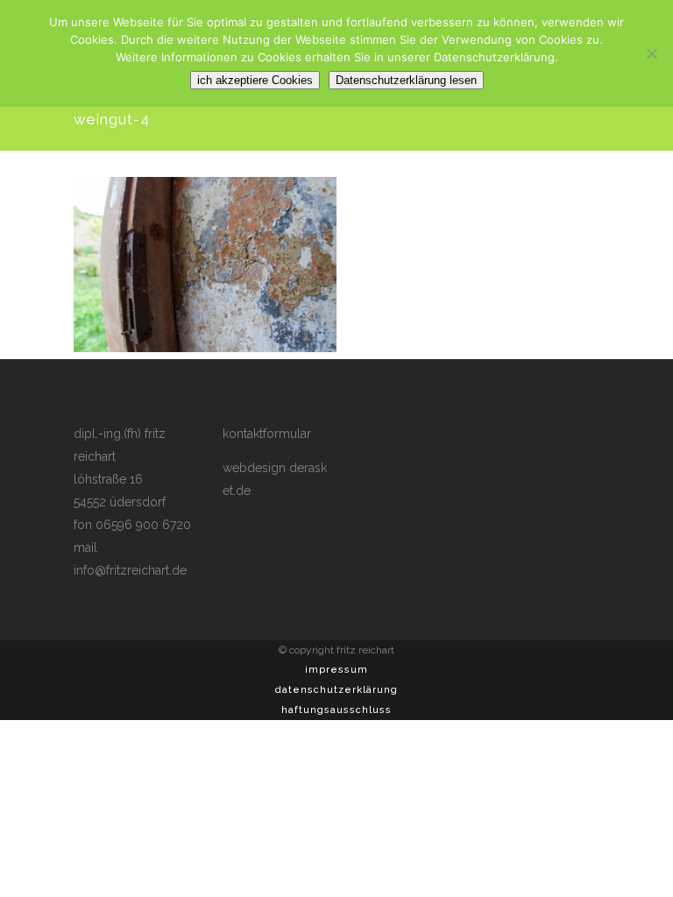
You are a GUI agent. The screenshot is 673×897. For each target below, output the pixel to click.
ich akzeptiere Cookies (255, 80)
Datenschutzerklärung (336, 690)
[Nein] (651, 53)
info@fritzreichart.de (130, 570)
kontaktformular (267, 434)
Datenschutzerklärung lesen (406, 80)
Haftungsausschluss (336, 710)
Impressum (336, 669)
